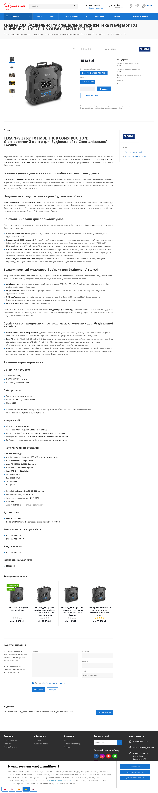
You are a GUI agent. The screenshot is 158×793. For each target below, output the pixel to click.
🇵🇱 (5, 789)
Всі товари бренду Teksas (135, 156)
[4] (88, 49)
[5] (91, 49)
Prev (12, 54)
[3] (86, 49)
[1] (81, 49)
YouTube (108, 756)
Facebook (96, 756)
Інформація (40, 736)
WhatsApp (114, 756)
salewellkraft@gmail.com (143, 747)
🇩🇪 (19, 789)
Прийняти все (135, 766)
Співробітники (10, 747)
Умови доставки (41, 743)
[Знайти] (75, 6)
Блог (66, 740)
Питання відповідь (72, 743)
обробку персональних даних (53, 683)
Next (12, 96)
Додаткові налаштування (135, 778)
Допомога (38, 740)
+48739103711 (95, 5)
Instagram (102, 756)
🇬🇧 (12, 789)
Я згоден (50, 683)
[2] (84, 49)
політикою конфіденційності (60, 780)
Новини (7, 743)
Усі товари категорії (133, 152)
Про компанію (10, 740)
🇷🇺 (33, 789)
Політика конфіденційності (135, 772)
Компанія (8, 736)
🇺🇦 (26, 789)
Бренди (67, 747)
